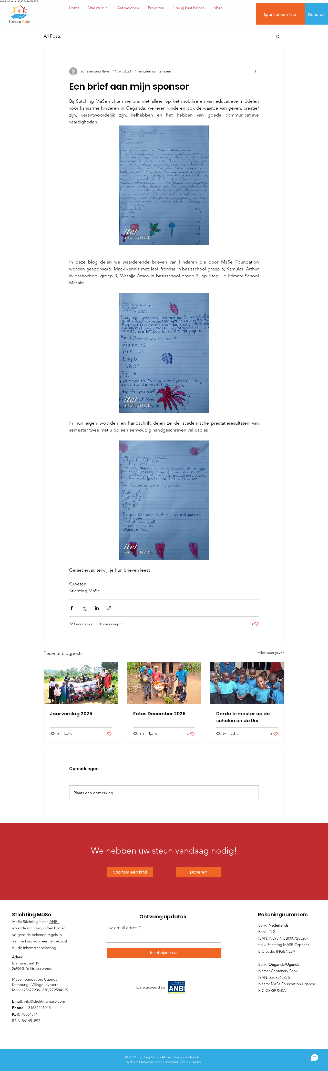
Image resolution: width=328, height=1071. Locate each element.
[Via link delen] (109, 608)
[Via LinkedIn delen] (96, 608)
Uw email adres (121, 927)
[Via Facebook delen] (71, 608)
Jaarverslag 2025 (71, 713)
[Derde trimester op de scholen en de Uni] (247, 683)
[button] (188, 8)
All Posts (52, 36)
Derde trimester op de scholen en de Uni (243, 717)
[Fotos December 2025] (164, 683)
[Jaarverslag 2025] (81, 683)
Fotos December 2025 (159, 713)
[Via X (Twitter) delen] (84, 608)
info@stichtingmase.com (44, 1001)
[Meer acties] (256, 71)
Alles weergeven (271, 652)
